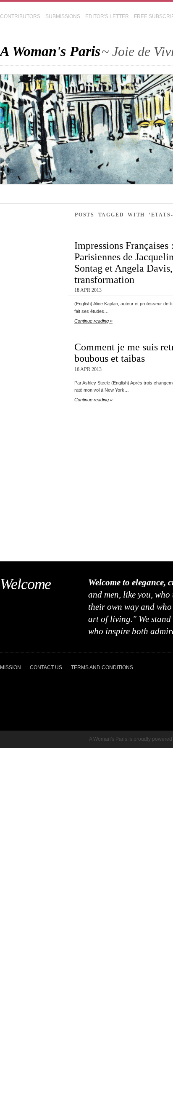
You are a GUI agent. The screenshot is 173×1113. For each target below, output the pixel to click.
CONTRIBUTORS (20, 16)
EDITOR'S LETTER (107, 16)
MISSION (10, 667)
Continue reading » (93, 320)
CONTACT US (46, 667)
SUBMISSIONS (62, 16)
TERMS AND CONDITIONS (102, 667)
